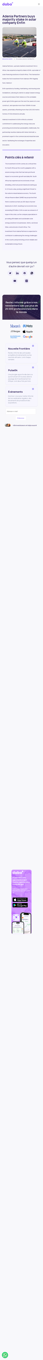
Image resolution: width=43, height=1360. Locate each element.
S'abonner (20, 418)
